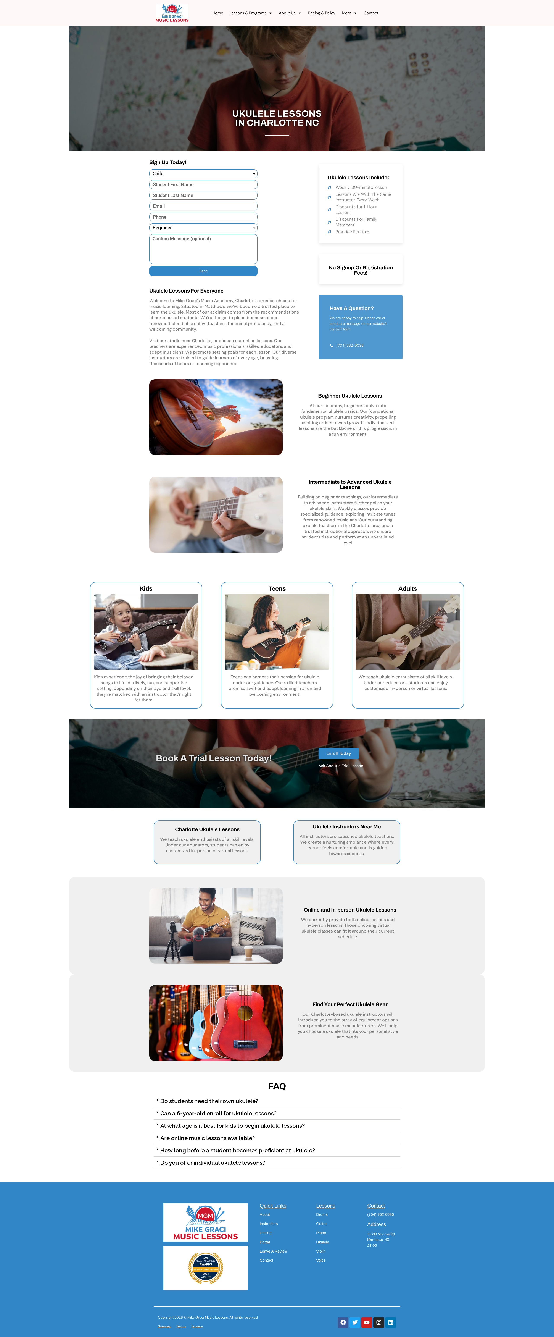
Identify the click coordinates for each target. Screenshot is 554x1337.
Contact (371, 13)
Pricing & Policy (321, 13)
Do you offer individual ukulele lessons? (212, 1162)
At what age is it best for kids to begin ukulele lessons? (232, 1125)
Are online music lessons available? (207, 1138)
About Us (287, 13)
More (346, 13)
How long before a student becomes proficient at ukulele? (237, 1150)
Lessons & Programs (248, 13)
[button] (277, 1101)
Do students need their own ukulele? (209, 1101)
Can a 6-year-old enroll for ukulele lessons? (218, 1113)
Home (218, 13)
